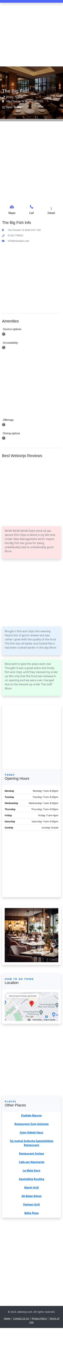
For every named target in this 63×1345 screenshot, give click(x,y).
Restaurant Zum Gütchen (31, 1124)
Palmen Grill (31, 1204)
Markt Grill (31, 1187)
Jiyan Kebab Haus (31, 1132)
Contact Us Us (21, 1318)
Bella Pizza (31, 1213)
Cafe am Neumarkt (31, 1162)
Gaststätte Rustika (31, 1179)
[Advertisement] (31, 34)
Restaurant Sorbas (31, 1153)
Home (7, 1318)
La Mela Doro (31, 1170)
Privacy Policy (39, 1318)
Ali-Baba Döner (32, 1196)
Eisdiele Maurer (31, 1115)
